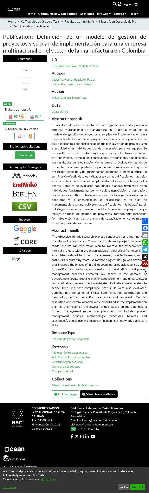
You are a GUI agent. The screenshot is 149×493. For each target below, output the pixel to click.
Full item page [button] (67, 394)
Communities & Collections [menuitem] (57, 13)
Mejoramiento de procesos (70, 352)
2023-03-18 (60, 111)
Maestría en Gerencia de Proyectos (118, 21)
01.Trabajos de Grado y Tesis (40, 21)
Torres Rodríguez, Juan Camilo (72, 84)
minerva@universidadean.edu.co (100, 420)
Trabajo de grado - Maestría (70, 339)
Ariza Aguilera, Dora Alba (69, 97)
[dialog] (74, 480)
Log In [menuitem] (126, 4)
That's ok (137, 487)
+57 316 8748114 (88, 429)
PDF (17, 116)
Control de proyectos (66, 366)
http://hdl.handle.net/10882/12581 (75, 66)
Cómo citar (24, 155)
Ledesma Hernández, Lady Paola (73, 79)
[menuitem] (119, 4)
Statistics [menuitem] (87, 13)
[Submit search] (114, 4)
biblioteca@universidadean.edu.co (92, 424)
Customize (9, 487)
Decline (123, 487)
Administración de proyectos (71, 357)
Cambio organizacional (67, 362)
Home (12, 21)
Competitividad (62, 371)
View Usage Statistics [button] (100, 394)
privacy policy (48, 479)
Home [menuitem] (30, 13)
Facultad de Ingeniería (79, 21)
